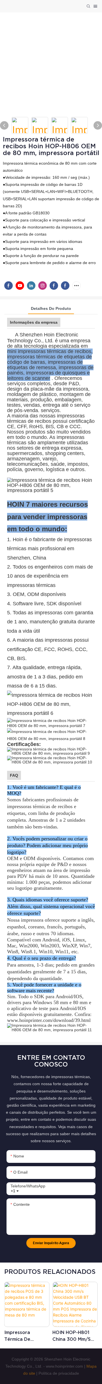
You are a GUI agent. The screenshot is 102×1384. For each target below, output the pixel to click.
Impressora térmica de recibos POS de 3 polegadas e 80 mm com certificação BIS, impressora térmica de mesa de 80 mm (25, 1336)
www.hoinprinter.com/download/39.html (49, 1020)
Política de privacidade (59, 1373)
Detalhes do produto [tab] (51, 308)
